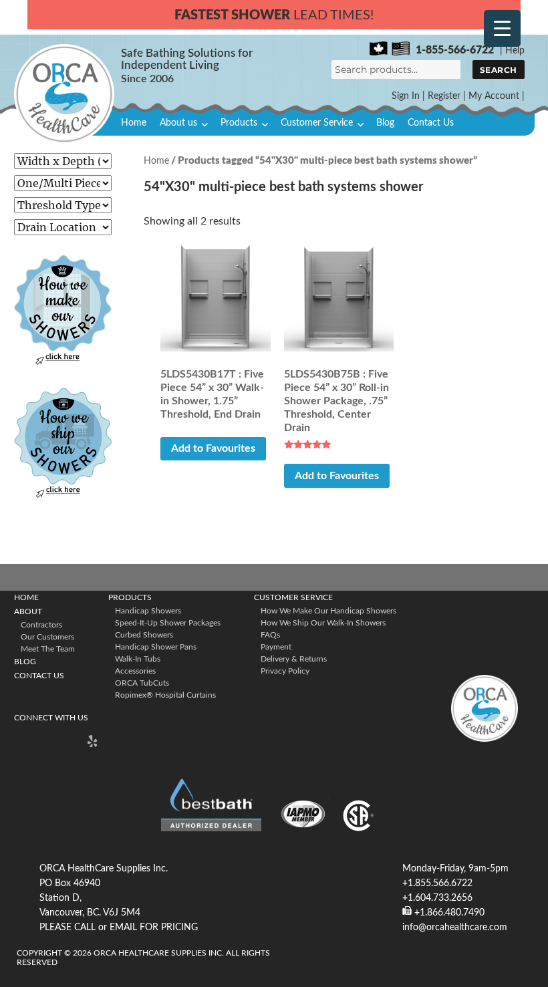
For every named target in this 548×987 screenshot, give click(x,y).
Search (498, 70)
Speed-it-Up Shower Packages (168, 623)
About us (178, 123)
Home (133, 123)
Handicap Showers (148, 611)
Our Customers (47, 637)
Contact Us (431, 123)
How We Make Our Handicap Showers (328, 611)
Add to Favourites (337, 475)
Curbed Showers (144, 635)
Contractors (41, 625)
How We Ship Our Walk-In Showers (323, 623)
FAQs (270, 635)
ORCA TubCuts (142, 683)
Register (444, 96)
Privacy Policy (285, 671)
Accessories (135, 671)
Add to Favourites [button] (213, 448)
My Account (493, 96)
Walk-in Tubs (137, 659)
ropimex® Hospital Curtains (165, 695)
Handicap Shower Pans (155, 647)
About (28, 611)
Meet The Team (48, 649)
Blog (385, 123)
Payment (276, 647)
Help (515, 50)
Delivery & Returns (294, 659)
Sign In (406, 96)
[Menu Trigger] (502, 28)
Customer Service (317, 123)
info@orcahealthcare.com (454, 927)
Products (239, 123)
